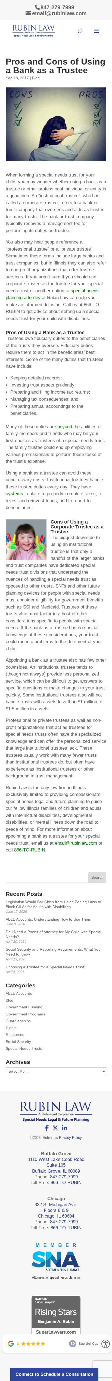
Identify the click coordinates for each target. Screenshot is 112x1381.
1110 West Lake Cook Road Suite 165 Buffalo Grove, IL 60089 (56, 1165)
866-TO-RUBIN (29, 850)
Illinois (11, 1028)
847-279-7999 (57, 7)
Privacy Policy (70, 1138)
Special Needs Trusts (24, 1048)
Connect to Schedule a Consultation (54, 1374)
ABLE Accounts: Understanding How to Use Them (48, 919)
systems (14, 493)
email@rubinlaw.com (76, 843)
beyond (64, 426)
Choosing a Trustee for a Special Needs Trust (45, 967)
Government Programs (25, 1014)
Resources (15, 1034)
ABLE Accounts (19, 993)
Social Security (18, 1041)
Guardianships (18, 1021)
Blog (36, 78)
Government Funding (24, 1007)
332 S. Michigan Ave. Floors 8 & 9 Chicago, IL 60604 (56, 1210)
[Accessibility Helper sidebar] (105, 1344)
